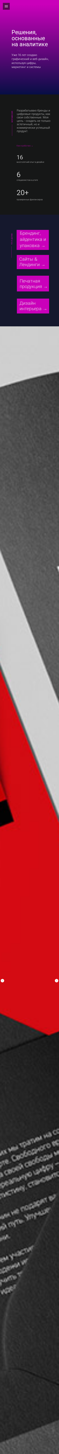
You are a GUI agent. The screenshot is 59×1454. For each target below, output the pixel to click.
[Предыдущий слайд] (2, 980)
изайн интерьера (30, 305)
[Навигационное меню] (6, 6)
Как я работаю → (25, 146)
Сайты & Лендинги (29, 261)
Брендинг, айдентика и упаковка (33, 239)
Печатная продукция (31, 283)
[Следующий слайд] (56, 980)
